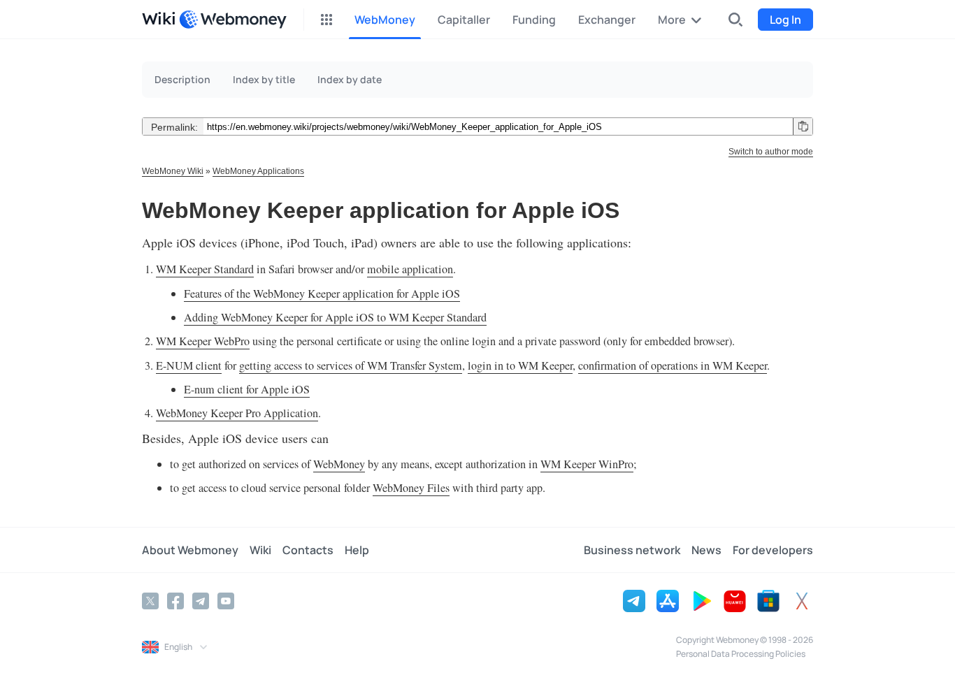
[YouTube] (225, 601)
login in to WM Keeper (520, 365)
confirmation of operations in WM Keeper (672, 365)
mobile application (410, 269)
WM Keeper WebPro (203, 341)
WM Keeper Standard (205, 269)
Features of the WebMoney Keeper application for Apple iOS (322, 293)
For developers (773, 550)
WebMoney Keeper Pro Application (237, 413)
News (706, 550)
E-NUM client (189, 365)
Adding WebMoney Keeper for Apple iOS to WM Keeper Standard (335, 317)
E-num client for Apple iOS (247, 389)
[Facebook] (175, 601)
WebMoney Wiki (172, 171)
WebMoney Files (411, 487)
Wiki (260, 550)
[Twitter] (150, 601)
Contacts (307, 550)
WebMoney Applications (258, 171)
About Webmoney (190, 550)
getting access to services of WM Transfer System (350, 365)
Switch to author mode (770, 152)
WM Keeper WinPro (586, 464)
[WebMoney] (233, 19)
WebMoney (339, 464)
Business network (632, 550)
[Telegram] (200, 601)
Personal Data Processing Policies (740, 654)
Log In (785, 19)
